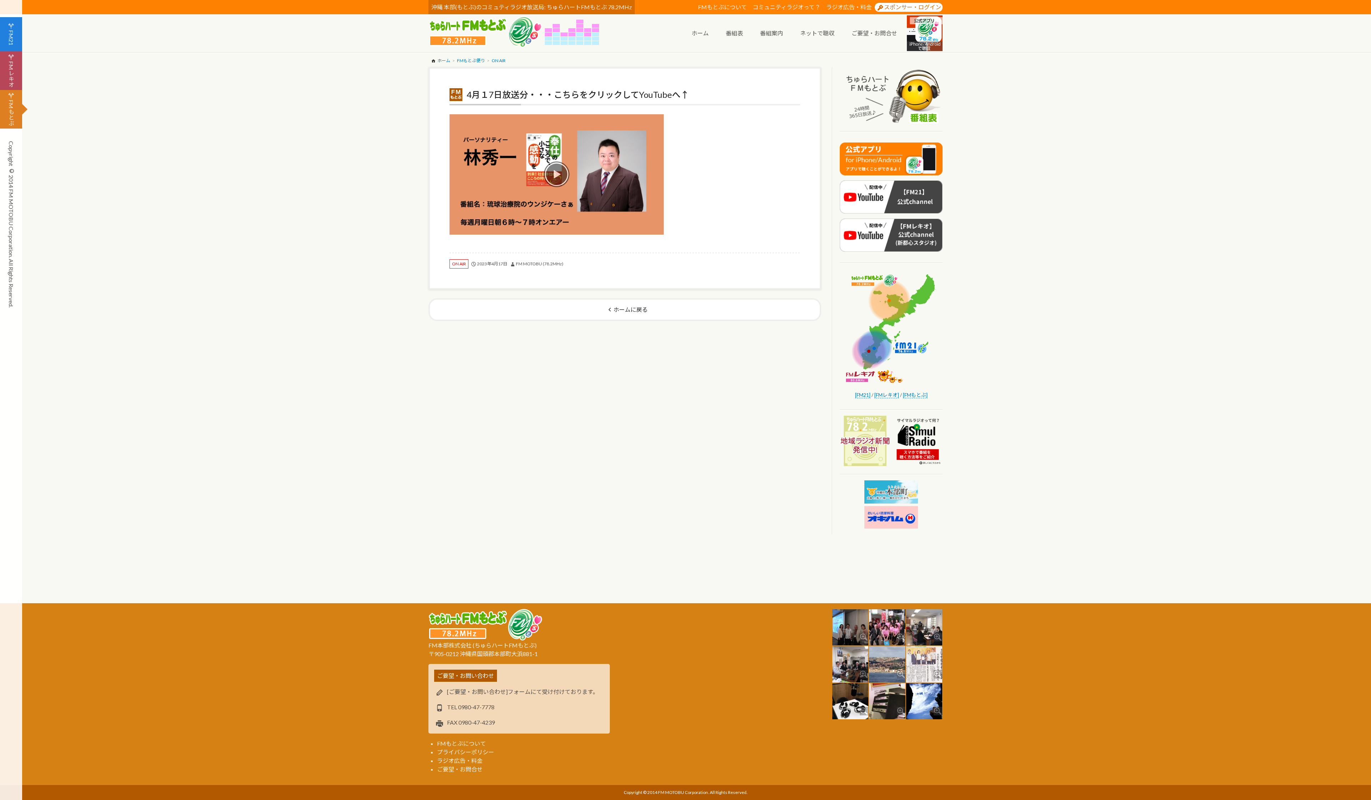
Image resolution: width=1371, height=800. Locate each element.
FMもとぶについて (722, 7)
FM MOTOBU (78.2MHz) (539, 263)
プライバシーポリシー (465, 752)
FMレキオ (11, 74)
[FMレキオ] (886, 395)
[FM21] (862, 395)
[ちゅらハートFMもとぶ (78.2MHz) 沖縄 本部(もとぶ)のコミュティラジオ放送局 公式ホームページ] (486, 32)
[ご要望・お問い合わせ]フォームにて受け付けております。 (522, 691)
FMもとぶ (11, 113)
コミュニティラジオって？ (786, 7)
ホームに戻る (630, 309)
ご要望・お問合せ (460, 769)
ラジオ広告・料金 (849, 7)
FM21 (11, 37)
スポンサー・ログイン (912, 7)
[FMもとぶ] (915, 395)
